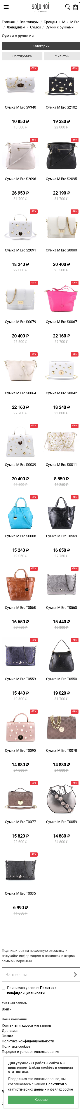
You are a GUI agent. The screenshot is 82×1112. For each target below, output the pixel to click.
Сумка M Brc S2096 (20, 179)
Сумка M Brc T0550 (61, 679)
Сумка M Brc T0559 (20, 679)
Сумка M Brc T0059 (61, 822)
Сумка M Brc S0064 (20, 393)
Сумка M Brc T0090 (20, 750)
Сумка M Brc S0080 (61, 250)
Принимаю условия (31, 990)
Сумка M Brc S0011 (61, 465)
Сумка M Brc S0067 (61, 322)
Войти (6, 1009)
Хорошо (41, 1100)
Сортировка (22, 56)
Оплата (7, 1036)
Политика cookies (16, 1046)
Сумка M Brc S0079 (20, 322)
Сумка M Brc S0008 (20, 536)
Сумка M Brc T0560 (61, 608)
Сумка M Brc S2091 (20, 250)
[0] (75, 7)
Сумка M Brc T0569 (61, 536)
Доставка (9, 1031)
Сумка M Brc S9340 (20, 107)
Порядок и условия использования (30, 1052)
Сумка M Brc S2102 (61, 107)
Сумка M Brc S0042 (61, 393)
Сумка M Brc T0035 (20, 893)
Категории (41, 46)
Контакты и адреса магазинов (26, 1025)
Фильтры (62, 56)
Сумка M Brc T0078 (61, 750)
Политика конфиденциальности (28, 1041)
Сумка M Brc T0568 (20, 608)
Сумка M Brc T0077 (20, 822)
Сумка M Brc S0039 (20, 465)
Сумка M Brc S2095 (61, 179)
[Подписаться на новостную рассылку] (75, 974)
